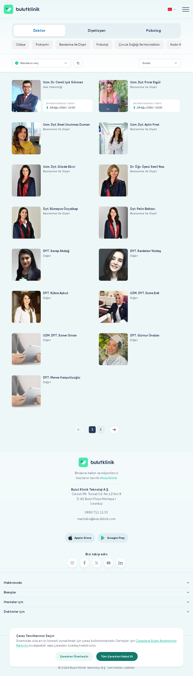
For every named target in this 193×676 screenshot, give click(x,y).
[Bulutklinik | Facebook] (84, 562)
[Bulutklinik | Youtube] (108, 562)
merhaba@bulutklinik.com (96, 519)
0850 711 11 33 (96, 512)
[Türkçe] (171, 9)
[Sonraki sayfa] (114, 429)
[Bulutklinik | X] (96, 562)
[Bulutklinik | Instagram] (72, 562)
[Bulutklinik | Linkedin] (120, 562)
